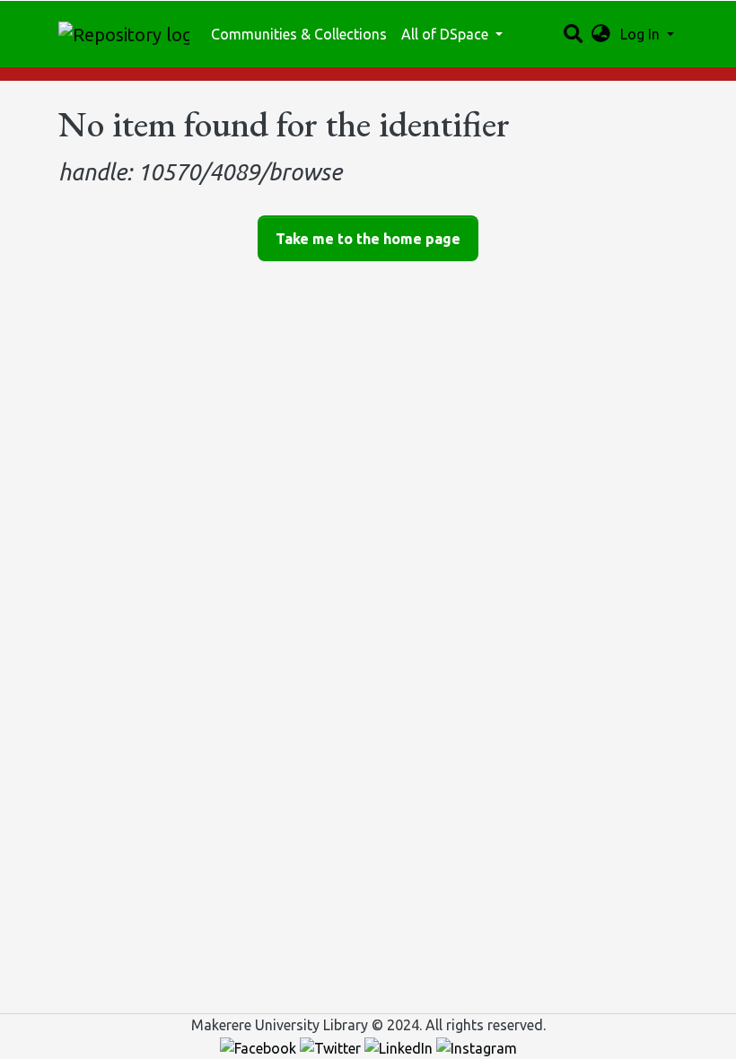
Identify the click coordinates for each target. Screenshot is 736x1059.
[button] (601, 34)
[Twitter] (332, 1046)
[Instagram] (476, 1046)
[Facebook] (260, 1046)
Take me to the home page (368, 239)
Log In (641, 34)
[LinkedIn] (400, 1046)
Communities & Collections (299, 34)
